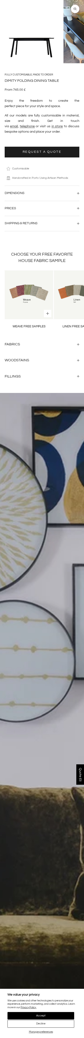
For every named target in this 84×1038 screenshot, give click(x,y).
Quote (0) (80, 774)
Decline (41, 1023)
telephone (27, 126)
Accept (41, 1015)
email (14, 126)
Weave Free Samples (29, 326)
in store (57, 126)
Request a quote (42, 151)
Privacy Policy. (28, 1007)
